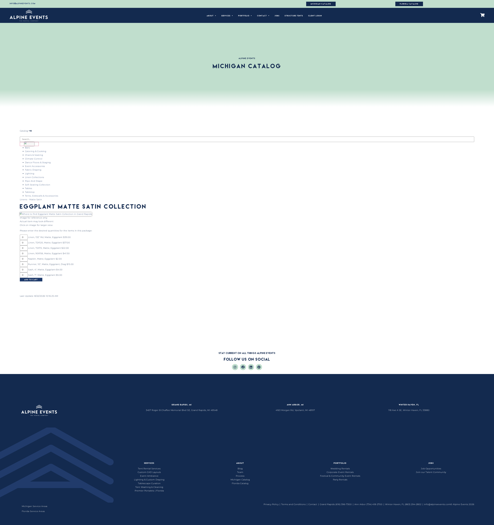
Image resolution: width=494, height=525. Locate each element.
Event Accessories (35, 166)
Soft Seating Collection (37, 185)
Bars (27, 147)
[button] (133, 506)
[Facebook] (243, 367)
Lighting (29, 173)
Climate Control (33, 159)
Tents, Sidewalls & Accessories (41, 196)
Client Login (315, 15)
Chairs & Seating (34, 155)
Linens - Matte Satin (31, 199)
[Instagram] (235, 367)
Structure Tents (294, 15)
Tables (28, 188)
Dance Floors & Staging (38, 162)
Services (226, 15)
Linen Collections (34, 177)
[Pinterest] (259, 367)
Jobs (277, 15)
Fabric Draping (33, 170)
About (210, 15)
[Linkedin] (251, 367)
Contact (262, 15)
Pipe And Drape (33, 181)
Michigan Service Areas (35, 506)
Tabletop (30, 192)
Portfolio (243, 15)
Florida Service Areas (33, 511)
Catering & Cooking (35, 151)
